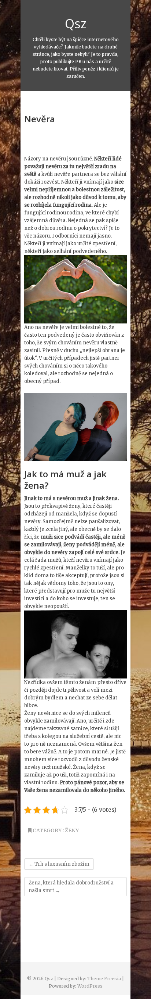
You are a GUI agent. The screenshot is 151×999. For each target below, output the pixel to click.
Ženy (72, 830)
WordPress (90, 986)
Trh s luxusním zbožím (59, 864)
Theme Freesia (104, 978)
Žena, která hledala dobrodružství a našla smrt (71, 887)
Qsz (75, 23)
